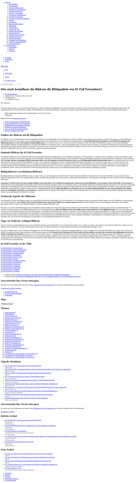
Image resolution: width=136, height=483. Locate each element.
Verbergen (16, 118)
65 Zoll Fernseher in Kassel (9, 259)
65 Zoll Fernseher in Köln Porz (10, 264)
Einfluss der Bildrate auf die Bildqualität (17, 122)
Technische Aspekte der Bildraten (15, 127)
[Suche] (1, 65)
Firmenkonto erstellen (7, 288)
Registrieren (8, 59)
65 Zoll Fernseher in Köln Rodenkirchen (13, 250)
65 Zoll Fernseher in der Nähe (14, 131)
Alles (6, 70)
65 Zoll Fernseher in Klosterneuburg (12, 253)
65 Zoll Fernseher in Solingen (10, 271)
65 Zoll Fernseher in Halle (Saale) (11, 257)
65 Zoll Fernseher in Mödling (10, 269)
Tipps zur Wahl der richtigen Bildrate (16, 129)
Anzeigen (22, 118)
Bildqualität (8, 73)
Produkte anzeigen (7, 304)
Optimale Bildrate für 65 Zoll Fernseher (17, 123)
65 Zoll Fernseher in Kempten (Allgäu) (13, 260)
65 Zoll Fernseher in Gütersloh (10, 266)
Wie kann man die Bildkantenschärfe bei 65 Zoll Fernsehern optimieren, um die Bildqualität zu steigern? (48, 276)
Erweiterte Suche (10, 80)
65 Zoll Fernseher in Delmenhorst (11, 262)
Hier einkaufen (5, 103)
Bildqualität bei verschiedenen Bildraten (17, 125)
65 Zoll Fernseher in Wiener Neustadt (12, 251)
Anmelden (8, 58)
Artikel (7, 77)
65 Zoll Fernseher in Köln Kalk (11, 268)
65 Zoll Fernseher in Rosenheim (11, 255)
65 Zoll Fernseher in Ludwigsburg (11, 248)
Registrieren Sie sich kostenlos (43, 285)
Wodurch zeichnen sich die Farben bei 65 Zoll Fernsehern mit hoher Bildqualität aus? (43, 275)
